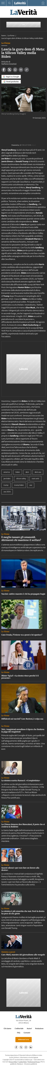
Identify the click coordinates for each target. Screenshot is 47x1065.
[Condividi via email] (20, 69)
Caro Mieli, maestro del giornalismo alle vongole (23, 955)
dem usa (38, 472)
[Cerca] (9, 3)
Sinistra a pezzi (8, 952)
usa (30, 485)
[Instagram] (26, 1047)
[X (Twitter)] (21, 1047)
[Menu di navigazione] (3, 3)
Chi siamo (7, 1029)
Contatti (27, 1033)
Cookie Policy (22, 1062)
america (7, 472)
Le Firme (11, 36)
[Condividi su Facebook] (3, 69)
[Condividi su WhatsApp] (15, 69)
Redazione (39, 1029)
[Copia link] (26, 69)
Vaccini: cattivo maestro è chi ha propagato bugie (23, 594)
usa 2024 (7, 492)
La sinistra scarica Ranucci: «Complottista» (20, 780)
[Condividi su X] (9, 69)
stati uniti (35, 479)
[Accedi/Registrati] (43, 3)
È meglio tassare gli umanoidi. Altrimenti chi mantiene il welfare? (21, 538)
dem (27, 472)
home (3, 36)
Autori (29, 1029)
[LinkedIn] (30, 1047)
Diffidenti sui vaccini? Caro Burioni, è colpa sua (22, 719)
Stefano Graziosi (9, 64)
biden (18, 472)
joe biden (7, 479)
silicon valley (21, 479)
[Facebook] (16, 1047)
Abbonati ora (23, 1039)
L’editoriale (19, 1029)
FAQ (18, 1033)
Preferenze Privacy (34, 1062)
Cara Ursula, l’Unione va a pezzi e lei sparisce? (21, 635)
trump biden (19, 485)
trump (6, 485)
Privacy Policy (13, 1062)
